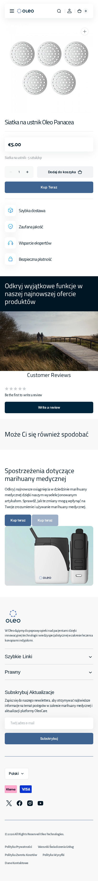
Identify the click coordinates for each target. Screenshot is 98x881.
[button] (12, 11)
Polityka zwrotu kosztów (21, 855)
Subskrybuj (49, 738)
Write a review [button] (49, 407)
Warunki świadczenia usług (56, 847)
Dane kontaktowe (16, 863)
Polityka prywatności (18, 847)
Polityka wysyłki (53, 855)
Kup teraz (49, 187)
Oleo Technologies (51, 834)
